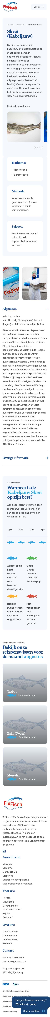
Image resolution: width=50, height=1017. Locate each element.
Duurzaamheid (10, 939)
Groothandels (10, 905)
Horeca (7, 897)
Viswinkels (8, 901)
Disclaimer (7, 1006)
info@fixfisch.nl (17, 961)
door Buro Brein (22, 991)
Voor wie (9, 891)
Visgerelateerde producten (17, 883)
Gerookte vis (10, 871)
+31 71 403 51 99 (15, 957)
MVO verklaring (9, 1001)
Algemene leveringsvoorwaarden (17, 996)
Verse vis (8, 867)
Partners (7, 943)
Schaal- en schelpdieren (16, 879)
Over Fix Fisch (10, 931)
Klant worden (10, 935)
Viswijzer (8, 864)
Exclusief (8, 917)
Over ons (8, 925)
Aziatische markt (12, 909)
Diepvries (8, 875)
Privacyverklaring (10, 1011)
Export (6, 913)
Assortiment (11, 857)
